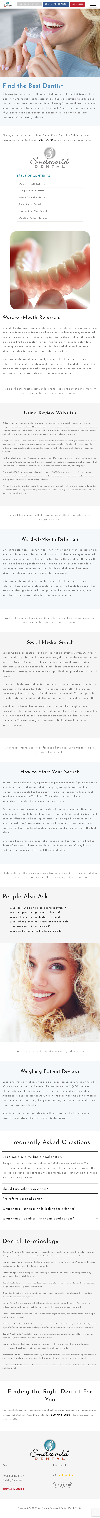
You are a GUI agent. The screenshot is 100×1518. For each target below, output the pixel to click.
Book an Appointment (56, 4)
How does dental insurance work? (30, 926)
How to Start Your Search (33, 211)
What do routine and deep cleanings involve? (38, 908)
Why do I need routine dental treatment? (35, 917)
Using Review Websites (31, 191)
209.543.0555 (77, 4)
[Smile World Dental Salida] (8, 4)
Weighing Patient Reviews (33, 218)
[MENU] (93, 4)
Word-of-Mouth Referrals (33, 184)
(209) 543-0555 (47, 140)
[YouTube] (69, 1487)
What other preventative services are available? (40, 922)
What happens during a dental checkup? (35, 912)
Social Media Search (30, 204)
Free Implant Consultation (30, 4)
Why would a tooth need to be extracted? (35, 931)
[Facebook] (56, 1487)
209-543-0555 (60, 1414)
